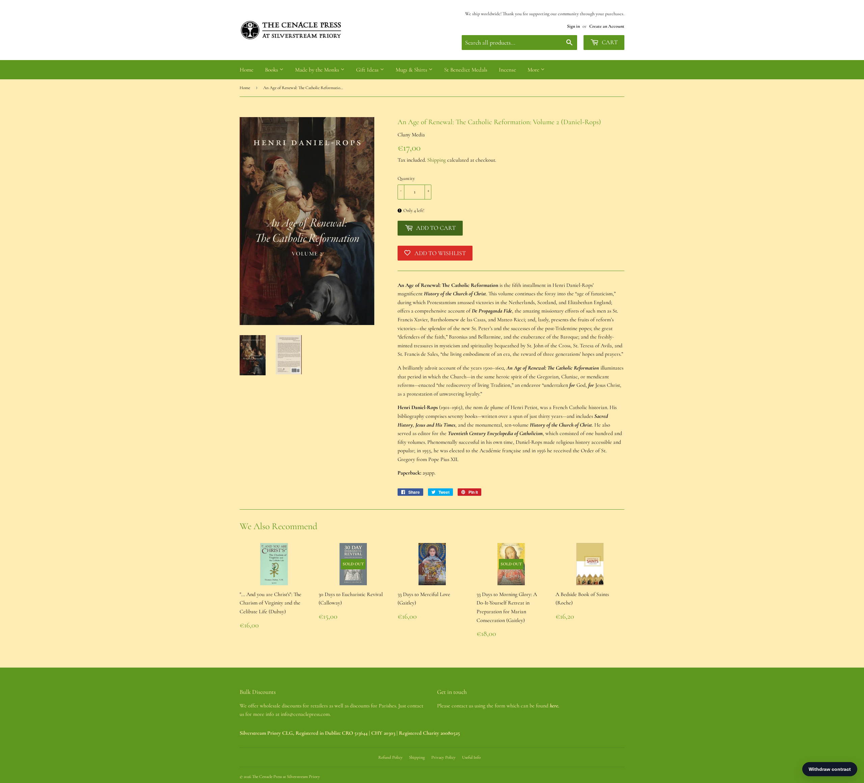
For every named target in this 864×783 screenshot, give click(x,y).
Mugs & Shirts (412, 69)
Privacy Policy (443, 757)
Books (272, 69)
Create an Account (606, 26)
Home (246, 69)
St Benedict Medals (465, 69)
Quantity (406, 178)
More (534, 69)
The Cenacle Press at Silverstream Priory (286, 776)
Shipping (436, 160)
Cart (609, 42)
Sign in (573, 26)
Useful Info (471, 757)
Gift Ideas (368, 69)
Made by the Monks (318, 69)
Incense (507, 69)
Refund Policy (390, 757)
